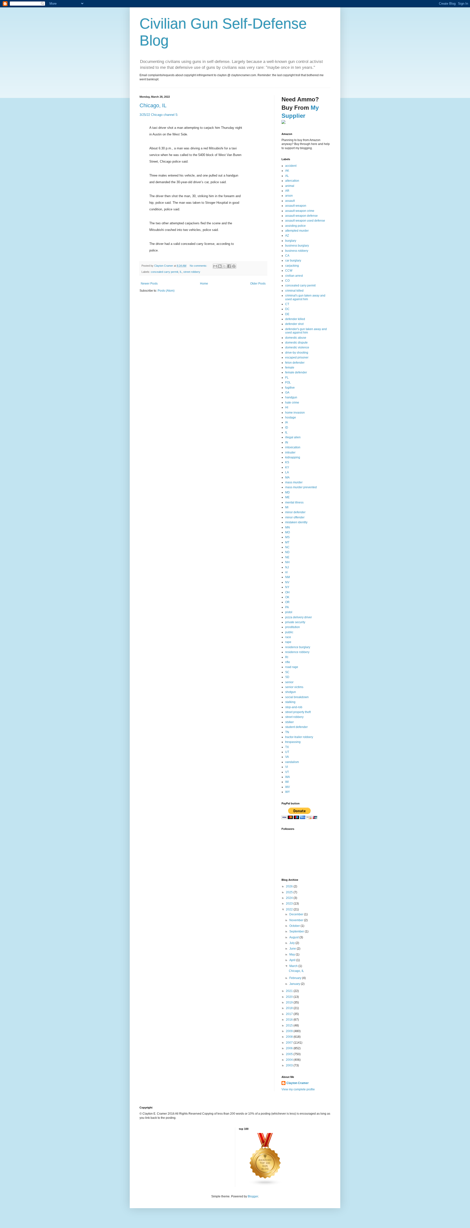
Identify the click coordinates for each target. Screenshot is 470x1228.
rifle (287, 662)
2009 (290, 1031)
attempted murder (297, 230)
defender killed (295, 319)
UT (287, 752)
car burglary (293, 260)
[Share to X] (224, 266)
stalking (290, 702)
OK (287, 597)
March (293, 966)
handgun (291, 397)
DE (287, 314)
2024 (290, 898)
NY (287, 587)
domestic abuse (295, 337)
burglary (290, 240)
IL (181, 271)
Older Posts (258, 283)
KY (287, 467)
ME (287, 497)
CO (287, 280)
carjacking (292, 265)
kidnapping (292, 457)
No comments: (199, 265)
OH (287, 592)
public (289, 632)
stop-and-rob (293, 707)
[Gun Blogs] (265, 1185)
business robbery (296, 250)
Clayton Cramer (297, 1083)
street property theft (298, 712)
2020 (290, 997)
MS (287, 537)
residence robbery (297, 652)
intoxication (292, 447)
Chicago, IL (153, 105)
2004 (290, 1059)
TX (287, 747)
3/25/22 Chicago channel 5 (158, 115)
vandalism (292, 762)
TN (287, 732)
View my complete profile (298, 1089)
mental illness (294, 502)
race (288, 637)
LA (287, 472)
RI (286, 657)
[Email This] (215, 266)
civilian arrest (294, 275)
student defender (296, 727)
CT (287, 304)
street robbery (191, 271)
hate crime (292, 402)
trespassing (293, 742)
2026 (290, 886)
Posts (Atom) (166, 290)
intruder (290, 452)
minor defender (295, 512)
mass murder (294, 482)
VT (287, 772)
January (295, 984)
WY (287, 792)
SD (287, 677)
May (292, 954)
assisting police (295, 225)
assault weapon (295, 205)
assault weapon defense (301, 215)
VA (287, 757)
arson (289, 195)
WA (287, 777)
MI (286, 507)
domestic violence (297, 347)
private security (295, 622)
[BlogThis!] (219, 266)
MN (287, 527)
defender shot (294, 324)
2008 (290, 1036)
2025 (290, 892)
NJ (287, 567)
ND (287, 552)
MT (287, 542)
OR (287, 602)
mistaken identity (296, 522)
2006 (290, 1048)
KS (287, 462)
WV (287, 787)
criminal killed (294, 290)
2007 (290, 1042)
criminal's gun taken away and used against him (305, 297)
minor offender (295, 517)
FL (287, 377)
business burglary (297, 245)
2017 (290, 1014)
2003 (290, 1065)
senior (289, 682)
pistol (288, 612)
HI (286, 407)
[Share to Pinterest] (233, 266)
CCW (288, 270)
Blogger (253, 1196)
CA (287, 255)
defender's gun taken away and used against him (306, 330)
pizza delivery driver (298, 617)
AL (287, 176)
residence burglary (297, 647)
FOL (288, 382)
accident (290, 165)
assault (290, 201)
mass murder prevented (301, 487)
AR (287, 190)
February (295, 978)
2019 (290, 1002)
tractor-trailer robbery (299, 737)
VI (286, 767)
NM (287, 577)
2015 (290, 1025)
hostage (290, 417)
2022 (290, 909)
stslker (289, 722)
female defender (296, 372)
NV (287, 582)
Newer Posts (149, 283)
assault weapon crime (299, 211)
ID (286, 427)
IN (286, 442)
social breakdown (297, 697)
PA (287, 607)
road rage (291, 667)
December (296, 914)
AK (287, 170)
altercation (292, 180)
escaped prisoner (296, 357)
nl (286, 572)
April (292, 960)
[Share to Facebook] (229, 266)
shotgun (290, 692)
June (293, 948)
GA (287, 392)
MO (287, 532)
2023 (290, 903)
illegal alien (293, 437)
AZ (287, 235)
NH (287, 562)
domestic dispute (296, 342)
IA (286, 422)
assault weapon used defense (305, 220)
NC (287, 547)
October (295, 926)
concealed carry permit (164, 271)
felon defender (295, 362)
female (289, 367)
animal (289, 186)
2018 (290, 1008)
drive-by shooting (296, 352)
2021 (290, 991)
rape (288, 642)
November (296, 920)
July (292, 943)
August (294, 937)
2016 (290, 1019)
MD (287, 492)
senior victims (294, 687)
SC (287, 672)
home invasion (295, 412)
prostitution (292, 627)
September (297, 931)
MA (287, 477)
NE (287, 557)
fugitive (290, 387)
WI (287, 782)
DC (287, 309)
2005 (290, 1054)
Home (204, 283)
